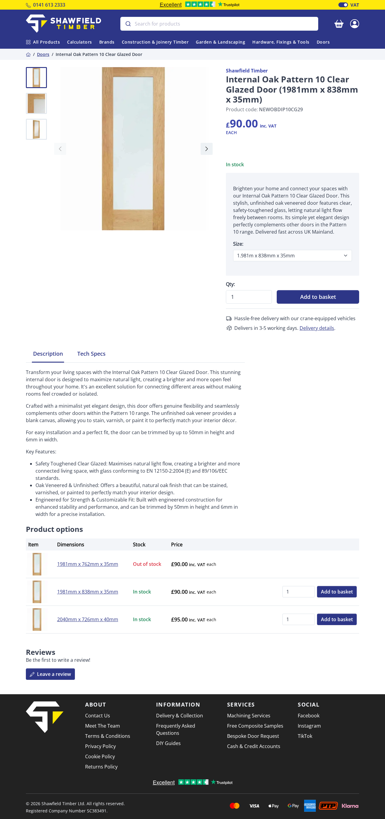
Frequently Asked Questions (175, 729)
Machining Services (248, 715)
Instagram (309, 725)
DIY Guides (168, 743)
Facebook (308, 715)
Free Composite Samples (255, 725)
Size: (238, 244)
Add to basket (318, 296)
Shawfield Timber (247, 70)
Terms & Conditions (107, 736)
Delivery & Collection (179, 715)
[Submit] (128, 23)
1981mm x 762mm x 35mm (87, 564)
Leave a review (53, 674)
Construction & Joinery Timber (155, 42)
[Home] (28, 54)
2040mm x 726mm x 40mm (87, 619)
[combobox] (219, 24)
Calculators (79, 42)
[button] (354, 23)
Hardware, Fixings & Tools (281, 42)
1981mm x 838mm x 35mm (87, 591)
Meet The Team (102, 725)
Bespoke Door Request (253, 736)
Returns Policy (101, 766)
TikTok (305, 736)
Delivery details (317, 328)
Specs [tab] (91, 353)
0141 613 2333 (49, 5)
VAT (354, 5)
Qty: (230, 284)
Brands (107, 42)
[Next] (207, 149)
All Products (46, 42)
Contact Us (97, 715)
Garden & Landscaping (220, 42)
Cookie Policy (100, 756)
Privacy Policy (100, 746)
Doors (323, 42)
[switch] (343, 4)
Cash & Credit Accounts (253, 746)
